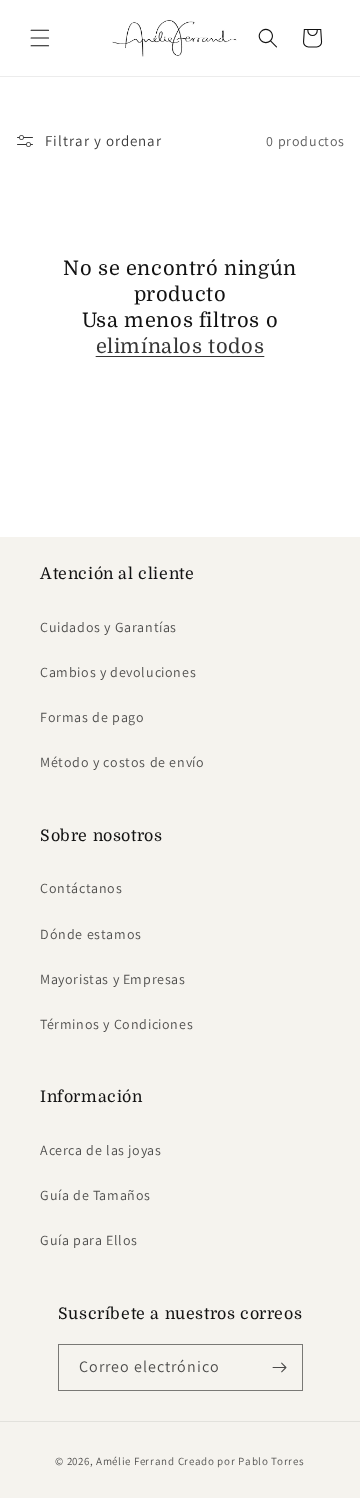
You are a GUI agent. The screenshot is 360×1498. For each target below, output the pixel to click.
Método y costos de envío (122, 762)
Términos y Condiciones (116, 1024)
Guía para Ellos (89, 1240)
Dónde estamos (91, 934)
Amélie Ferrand (135, 1461)
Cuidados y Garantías (108, 627)
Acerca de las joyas (100, 1150)
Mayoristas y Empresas (113, 979)
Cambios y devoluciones (118, 672)
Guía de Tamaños (95, 1195)
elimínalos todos (180, 346)
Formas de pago (92, 717)
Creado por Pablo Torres (241, 1461)
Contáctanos (81, 888)
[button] (40, 38)
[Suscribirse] (280, 1367)
